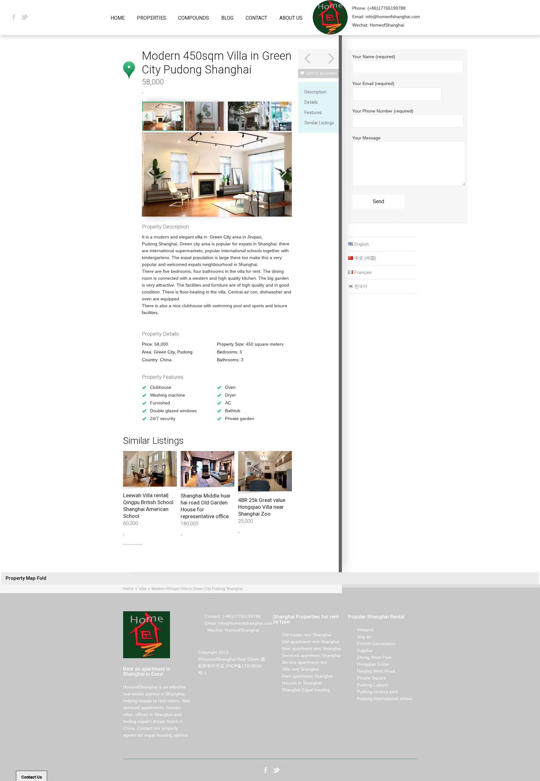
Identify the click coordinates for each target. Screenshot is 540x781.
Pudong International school (380, 698)
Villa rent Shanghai (296, 669)
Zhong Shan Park (370, 657)
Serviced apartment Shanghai (307, 655)
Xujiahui (360, 650)
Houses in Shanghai (297, 682)
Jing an (359, 636)
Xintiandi (361, 629)
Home (118, 18)
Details (311, 102)
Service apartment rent (300, 662)
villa (199, 236)
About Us (290, 18)
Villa (142, 589)
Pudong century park (373, 691)
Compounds (193, 18)
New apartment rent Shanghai (307, 648)
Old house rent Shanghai (302, 634)
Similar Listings (319, 122)
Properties (151, 18)
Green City (220, 236)
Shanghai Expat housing (301, 689)
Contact (256, 18)
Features (313, 112)
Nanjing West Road (371, 670)
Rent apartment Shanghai (303, 675)
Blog (227, 18)
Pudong (184, 351)
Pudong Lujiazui (368, 684)
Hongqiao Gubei (368, 664)
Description (315, 91)
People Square (367, 677)
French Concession (371, 643)
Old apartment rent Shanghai (306, 641)
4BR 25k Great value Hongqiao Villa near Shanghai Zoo (261, 507)
